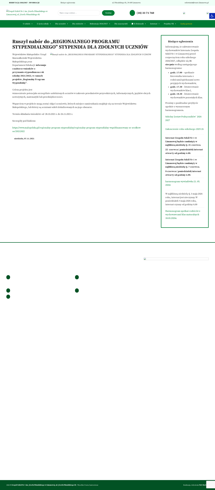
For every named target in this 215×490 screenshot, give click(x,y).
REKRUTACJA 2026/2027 (18, 3)
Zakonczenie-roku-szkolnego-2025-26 (184, 129)
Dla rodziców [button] (77, 24)
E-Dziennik (139, 24)
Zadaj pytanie (186, 24)
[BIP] (184, 13)
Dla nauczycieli (121, 24)
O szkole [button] (26, 24)
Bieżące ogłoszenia (67, 3)
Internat (153, 24)
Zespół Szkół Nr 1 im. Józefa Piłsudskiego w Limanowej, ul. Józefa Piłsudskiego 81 (44, 485)
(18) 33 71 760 (145, 13)
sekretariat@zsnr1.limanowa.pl (196, 3)
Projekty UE (169, 24)
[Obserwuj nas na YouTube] (180, 13)
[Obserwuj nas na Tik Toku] (176, 13)
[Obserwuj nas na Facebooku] (168, 13)
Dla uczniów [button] (60, 24)
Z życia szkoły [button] (43, 24)
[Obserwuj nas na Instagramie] (172, 13)
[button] (212, 16)
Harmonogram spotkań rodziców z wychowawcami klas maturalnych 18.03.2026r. (182, 215)
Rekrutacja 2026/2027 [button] (99, 24)
